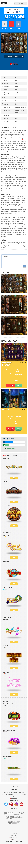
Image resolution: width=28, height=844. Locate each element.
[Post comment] (24, 266)
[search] (15, 3)
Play (14, 478)
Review (11, 385)
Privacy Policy (13, 833)
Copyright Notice (13, 837)
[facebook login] (17, 12)
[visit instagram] (16, 804)
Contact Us (15, 786)
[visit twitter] (6, 804)
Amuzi (23, 140)
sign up (16, 9)
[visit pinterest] (11, 804)
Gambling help (14, 808)
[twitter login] (19, 12)
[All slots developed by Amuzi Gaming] (14, 65)
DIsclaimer (13, 835)
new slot (6, 149)
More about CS (14, 798)
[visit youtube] (21, 804)
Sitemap (13, 839)
